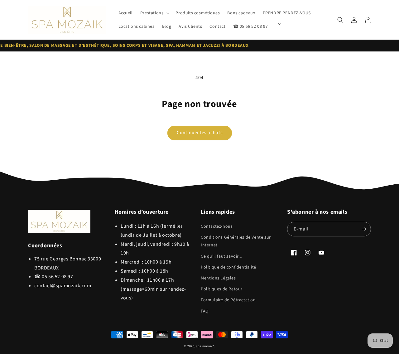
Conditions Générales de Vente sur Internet (236, 241)
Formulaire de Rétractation (228, 300)
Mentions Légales (218, 278)
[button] (154, 13)
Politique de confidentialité (228, 267)
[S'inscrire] (364, 229)
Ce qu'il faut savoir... (221, 256)
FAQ (205, 311)
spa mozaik (204, 346)
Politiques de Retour (222, 289)
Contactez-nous (217, 226)
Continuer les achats (200, 132)
